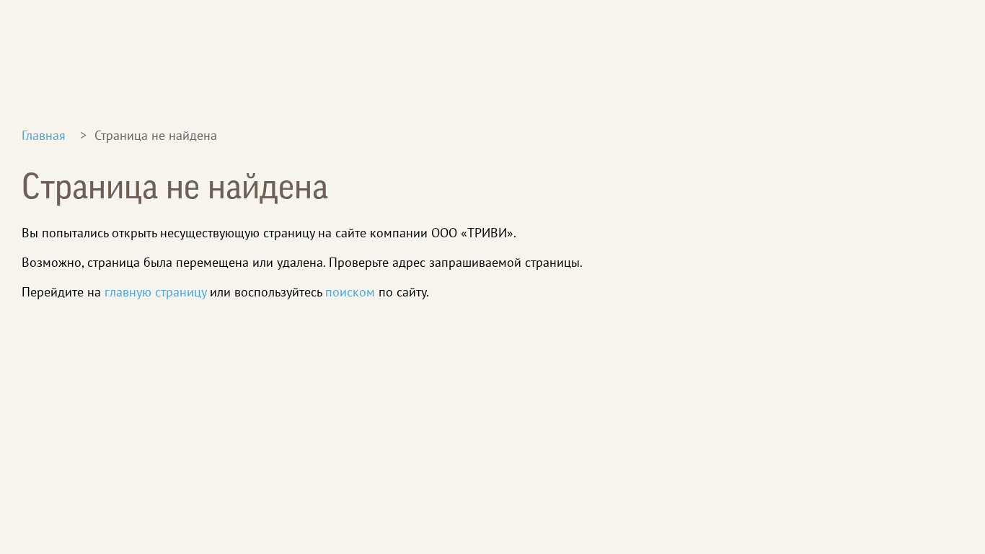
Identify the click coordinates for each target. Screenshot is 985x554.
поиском (350, 291)
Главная (44, 135)
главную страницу (155, 291)
